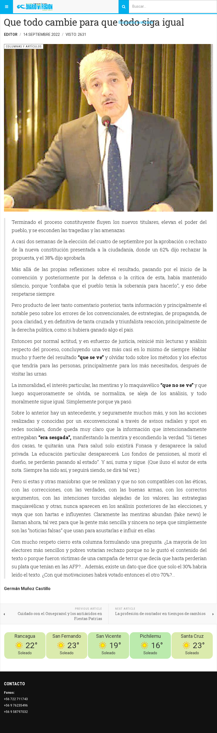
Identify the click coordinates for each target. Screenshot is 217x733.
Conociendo (120, 662)
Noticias (206, 662)
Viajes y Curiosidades (173, 662)
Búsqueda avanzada (136, 22)
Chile (134, 662)
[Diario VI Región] (34, 6)
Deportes (147, 662)
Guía (195, 662)
